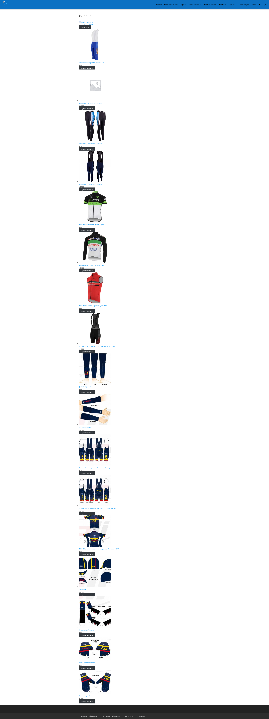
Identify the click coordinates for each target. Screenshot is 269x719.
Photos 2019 (93, 716)
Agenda (183, 5)
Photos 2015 (140, 716)
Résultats (222, 5)
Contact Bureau (210, 5)
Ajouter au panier (87, 68)
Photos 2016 (128, 716)
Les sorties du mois (171, 5)
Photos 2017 (116, 716)
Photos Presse (194, 5)
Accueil (159, 5)
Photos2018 (105, 716)
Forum (254, 5)
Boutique (232, 5)
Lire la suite (85, 28)
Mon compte (244, 5)
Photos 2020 (82, 716)
